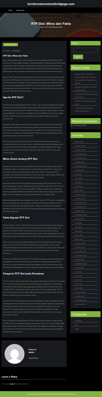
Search (75, 43)
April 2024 (78, 186)
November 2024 (80, 158)
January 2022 (80, 296)
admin (7, 51)
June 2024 (78, 178)
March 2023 (79, 239)
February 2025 (80, 146)
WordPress (44, 394)
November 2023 (80, 207)
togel (76, 329)
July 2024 (78, 174)
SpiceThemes (70, 394)
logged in (13, 384)
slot (76, 325)
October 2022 (80, 259)
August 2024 (79, 170)
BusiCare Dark (59, 394)
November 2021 (80, 304)
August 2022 (79, 268)
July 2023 (78, 223)
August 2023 (79, 219)
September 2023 (81, 215)
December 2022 (80, 251)
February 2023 (80, 243)
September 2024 (81, 166)
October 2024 (80, 162)
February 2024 (80, 194)
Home (10, 10)
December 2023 (80, 203)
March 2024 (79, 190)
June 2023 (78, 227)
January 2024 (80, 198)
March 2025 (79, 142)
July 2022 (78, 272)
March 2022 (79, 288)
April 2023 (78, 235)
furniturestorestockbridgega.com (51, 4)
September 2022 (81, 263)
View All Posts (33, 358)
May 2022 (78, 280)
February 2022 (80, 292)
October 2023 (80, 211)
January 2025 (80, 150)
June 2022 (78, 276)
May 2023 (78, 231)
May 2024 (78, 182)
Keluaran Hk (20, 10)
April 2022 (78, 284)
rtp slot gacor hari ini (29, 287)
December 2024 (80, 154)
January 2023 (80, 247)
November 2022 (80, 255)
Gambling (16, 51)
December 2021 (80, 300)
